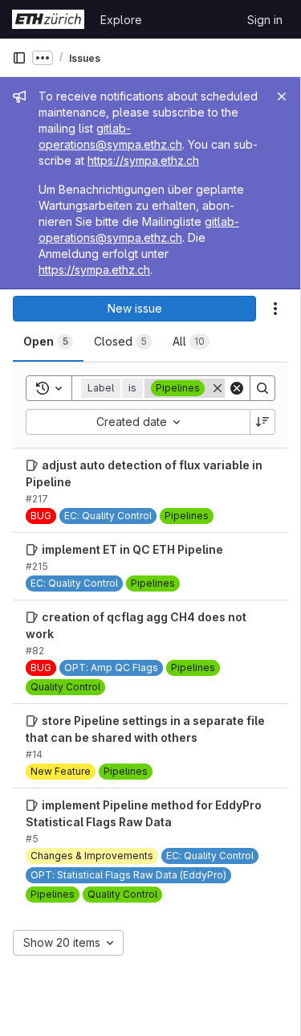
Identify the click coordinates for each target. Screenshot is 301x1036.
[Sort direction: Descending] (262, 422)
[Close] (281, 96)
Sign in (265, 20)
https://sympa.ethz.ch (143, 160)
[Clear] (236, 388)
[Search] (262, 388)
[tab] (48, 341)
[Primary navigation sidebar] (19, 58)
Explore (121, 20)
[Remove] (217, 388)
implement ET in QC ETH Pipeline (132, 549)
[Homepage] (48, 19)
